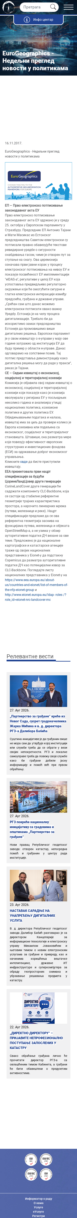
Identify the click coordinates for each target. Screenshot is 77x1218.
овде (24, 462)
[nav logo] (8, 6)
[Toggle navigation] (70, 7)
